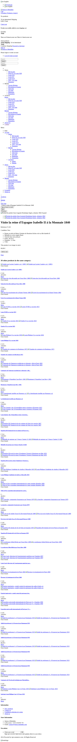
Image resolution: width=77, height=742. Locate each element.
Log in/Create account (11, 56)
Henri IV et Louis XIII (15, 73)
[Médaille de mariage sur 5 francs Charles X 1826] (31, 439)
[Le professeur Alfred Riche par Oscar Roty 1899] (31, 542)
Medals (7, 111)
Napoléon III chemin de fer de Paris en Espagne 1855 (15, 533)
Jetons (6, 97)
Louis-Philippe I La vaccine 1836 (9, 340)
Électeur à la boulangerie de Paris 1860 (11, 577)
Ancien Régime (13, 85)
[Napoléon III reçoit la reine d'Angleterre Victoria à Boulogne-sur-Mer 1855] (24, 454)
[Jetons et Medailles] (7, 9)
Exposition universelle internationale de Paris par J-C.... (15, 609)
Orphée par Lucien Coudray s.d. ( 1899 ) (11, 269)
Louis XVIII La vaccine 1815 (8, 312)
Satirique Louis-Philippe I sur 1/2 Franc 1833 (13, 694)
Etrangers (11, 82)
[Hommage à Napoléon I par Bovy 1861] (26, 379)
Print (2, 255)
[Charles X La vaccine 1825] (19, 321)
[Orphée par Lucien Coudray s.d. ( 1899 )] (27, 264)
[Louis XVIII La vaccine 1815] (20, 307)
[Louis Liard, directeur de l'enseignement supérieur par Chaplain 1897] (22, 557)
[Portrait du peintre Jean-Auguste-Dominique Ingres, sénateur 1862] (25, 216)
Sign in (3, 47)
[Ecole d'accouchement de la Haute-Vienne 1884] (31, 292)
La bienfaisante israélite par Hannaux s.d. (12, 399)
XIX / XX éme (12, 80)
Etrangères (11, 94)
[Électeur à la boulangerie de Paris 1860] (25, 572)
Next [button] (3, 209)
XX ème (10, 90)
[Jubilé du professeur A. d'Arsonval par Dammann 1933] (35, 618)
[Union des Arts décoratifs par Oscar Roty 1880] (30, 278)
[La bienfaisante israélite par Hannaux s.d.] (27, 393)
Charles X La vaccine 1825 (8, 326)
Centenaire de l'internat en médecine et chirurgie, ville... (15, 370)
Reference (4, 227)
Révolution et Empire (14, 87)
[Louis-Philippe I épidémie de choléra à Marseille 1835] (34, 469)
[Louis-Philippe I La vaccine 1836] (22, 335)
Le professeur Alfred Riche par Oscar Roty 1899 (13, 547)
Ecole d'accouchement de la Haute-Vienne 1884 (13, 298)
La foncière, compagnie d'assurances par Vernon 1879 (15, 505)
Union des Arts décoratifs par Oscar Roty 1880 (13, 284)
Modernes (11, 92)
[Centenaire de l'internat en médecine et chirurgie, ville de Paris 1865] (21, 364)
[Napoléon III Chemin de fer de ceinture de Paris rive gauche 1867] (21, 424)
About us (7, 192)
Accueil (7, 132)
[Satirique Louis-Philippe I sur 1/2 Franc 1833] (29, 689)
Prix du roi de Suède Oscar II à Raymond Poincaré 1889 (16, 519)
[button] (6, 70)
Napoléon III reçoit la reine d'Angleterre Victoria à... (15, 460)
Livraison (7, 190)
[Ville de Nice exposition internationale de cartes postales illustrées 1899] (22, 484)
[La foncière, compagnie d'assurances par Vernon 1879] (34, 499)
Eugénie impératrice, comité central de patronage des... (15, 593)
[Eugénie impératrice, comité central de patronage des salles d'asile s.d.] (22, 587)
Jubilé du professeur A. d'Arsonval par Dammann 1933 (15, 623)
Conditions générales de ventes (14, 712)
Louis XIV (11, 75)
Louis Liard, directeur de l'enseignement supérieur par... (16, 563)
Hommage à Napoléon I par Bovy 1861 (11, 384)
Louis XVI (11, 78)
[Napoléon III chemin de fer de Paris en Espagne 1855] (34, 528)
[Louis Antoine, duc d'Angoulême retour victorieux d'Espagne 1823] (21, 408)
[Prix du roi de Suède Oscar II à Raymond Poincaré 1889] (36, 513)
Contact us (8, 710)
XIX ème (11, 89)
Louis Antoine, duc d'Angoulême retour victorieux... (14, 414)
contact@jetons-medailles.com (18, 724)
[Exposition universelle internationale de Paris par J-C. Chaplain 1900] (22, 603)
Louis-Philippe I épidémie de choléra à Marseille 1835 (15, 474)
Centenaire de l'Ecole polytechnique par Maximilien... (15, 680)
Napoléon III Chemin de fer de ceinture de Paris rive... (15, 430)
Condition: (4, 230)
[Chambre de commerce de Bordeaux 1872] (27, 349)
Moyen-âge (11, 72)
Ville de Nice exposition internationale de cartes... (14, 490)
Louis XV (11, 77)
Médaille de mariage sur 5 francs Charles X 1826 (14, 444)
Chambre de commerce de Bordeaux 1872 (12, 354)
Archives (11, 159)
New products (9, 708)
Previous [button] (4, 211)
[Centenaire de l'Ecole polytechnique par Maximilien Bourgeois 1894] (35, 674)
